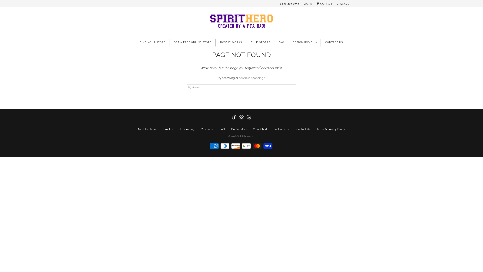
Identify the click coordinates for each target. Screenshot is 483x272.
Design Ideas (303, 42)
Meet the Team (147, 129)
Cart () (325, 3)
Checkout (344, 3)
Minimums (207, 129)
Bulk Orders (260, 42)
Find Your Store (152, 42)
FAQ (281, 42)
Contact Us (334, 42)
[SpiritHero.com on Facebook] (234, 117)
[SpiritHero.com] (241, 22)
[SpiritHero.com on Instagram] (241, 117)
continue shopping (251, 78)
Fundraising (187, 129)
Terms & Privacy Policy (331, 129)
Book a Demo (282, 129)
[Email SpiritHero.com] (248, 117)
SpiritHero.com (245, 136)
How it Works (231, 42)
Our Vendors (239, 129)
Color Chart (260, 129)
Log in (308, 3)
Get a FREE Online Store (193, 42)
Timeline (168, 129)
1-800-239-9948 (289, 3)
